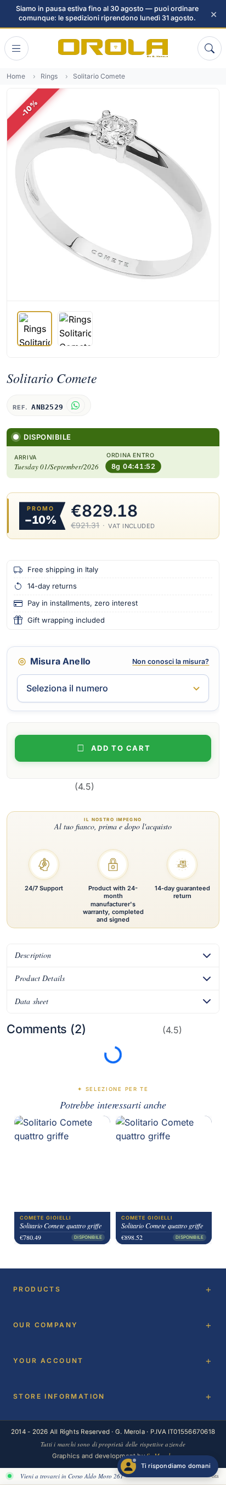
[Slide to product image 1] (34, 328)
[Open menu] (16, 48)
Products (37, 1289)
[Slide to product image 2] (75, 328)
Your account (48, 1360)
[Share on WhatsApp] (75, 405)
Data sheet (31, 1001)
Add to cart (120, 748)
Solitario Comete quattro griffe (61, 1225)
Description (33, 955)
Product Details (40, 978)
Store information (59, 1396)
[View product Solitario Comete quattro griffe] (62, 1164)
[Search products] (209, 48)
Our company (45, 1325)
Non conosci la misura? (170, 661)
